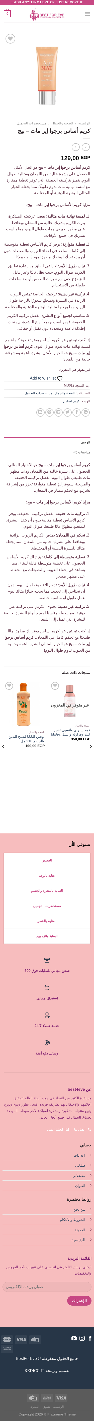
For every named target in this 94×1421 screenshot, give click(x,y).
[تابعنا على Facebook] (90, 1339)
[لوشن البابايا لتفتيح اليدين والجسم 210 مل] (24, 704)
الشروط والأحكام (72, 1220)
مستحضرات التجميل (31, 123)
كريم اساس (71, 401)
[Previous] (90, 756)
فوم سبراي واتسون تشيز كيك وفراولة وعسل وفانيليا (70, 732)
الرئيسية (84, 123)
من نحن (79, 1209)
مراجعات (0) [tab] (81, 452)
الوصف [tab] (85, 442)
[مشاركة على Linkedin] (40, 412)
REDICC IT (34, 1370)
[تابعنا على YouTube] (74, 1339)
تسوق (46, 1406)
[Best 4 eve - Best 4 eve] (47, 14)
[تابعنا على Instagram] (82, 1339)
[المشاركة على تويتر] (67, 412)
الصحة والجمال (62, 123)
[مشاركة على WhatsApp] (85, 412)
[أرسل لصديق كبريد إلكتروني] (58, 412)
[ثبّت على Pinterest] (49, 412)
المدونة (80, 1230)
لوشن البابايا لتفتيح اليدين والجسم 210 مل (27, 739)
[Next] (3, 756)
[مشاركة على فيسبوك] (76, 412)
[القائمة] (87, 14)
